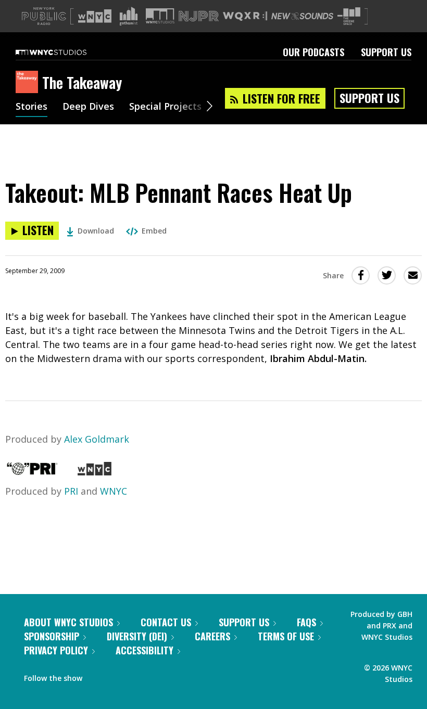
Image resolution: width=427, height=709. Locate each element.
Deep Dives (88, 107)
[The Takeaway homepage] (29, 83)
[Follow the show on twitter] (117, 676)
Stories (31, 107)
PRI (71, 491)
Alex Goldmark (96, 439)
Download (96, 231)
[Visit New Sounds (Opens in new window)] (302, 16)
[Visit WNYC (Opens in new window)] (94, 16)
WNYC (113, 491)
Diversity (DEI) (137, 636)
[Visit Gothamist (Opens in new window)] (129, 16)
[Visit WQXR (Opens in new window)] (245, 16)
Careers (212, 636)
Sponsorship (51, 636)
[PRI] (32, 472)
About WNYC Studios (68, 622)
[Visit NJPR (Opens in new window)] (199, 16)
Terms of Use (286, 636)
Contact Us (166, 622)
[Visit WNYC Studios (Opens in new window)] (160, 15)
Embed (154, 231)
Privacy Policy (56, 650)
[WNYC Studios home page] (64, 52)
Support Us (386, 52)
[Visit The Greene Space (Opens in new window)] (348, 16)
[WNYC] (94, 472)
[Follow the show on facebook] (97, 676)
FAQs (306, 622)
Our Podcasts (313, 52)
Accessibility (144, 650)
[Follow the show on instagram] (137, 676)
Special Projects (165, 107)
